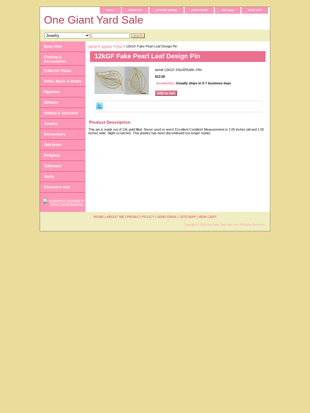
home (110, 9)
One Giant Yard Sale (93, 20)
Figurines (52, 92)
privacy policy (166, 9)
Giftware (51, 102)
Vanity (49, 176)
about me (135, 9)
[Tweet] (99, 108)
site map (227, 9)
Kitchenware (55, 134)
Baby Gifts (53, 46)
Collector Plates (57, 71)
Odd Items (52, 145)
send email (199, 9)
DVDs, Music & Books (63, 81)
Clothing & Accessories (55, 59)
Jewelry (106, 46)
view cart (255, 9)
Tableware (52, 166)
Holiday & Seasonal (61, 113)
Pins (119, 46)
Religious (52, 155)
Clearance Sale (57, 187)
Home (92, 46)
